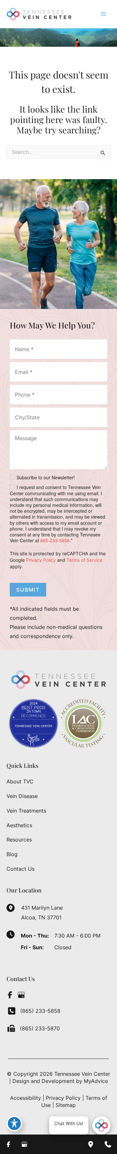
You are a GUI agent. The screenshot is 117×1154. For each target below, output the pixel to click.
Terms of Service (84, 560)
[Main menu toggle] (103, 14)
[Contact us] (108, 1144)
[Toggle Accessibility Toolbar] (14, 1123)
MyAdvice (96, 1081)
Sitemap (66, 1105)
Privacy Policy (41, 560)
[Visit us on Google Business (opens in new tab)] (21, 994)
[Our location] (90, 1144)
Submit (28, 589)
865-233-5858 (55, 540)
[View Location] (13, 907)
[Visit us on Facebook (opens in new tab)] (9, 994)
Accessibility (25, 1098)
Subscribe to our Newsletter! (46, 477)
